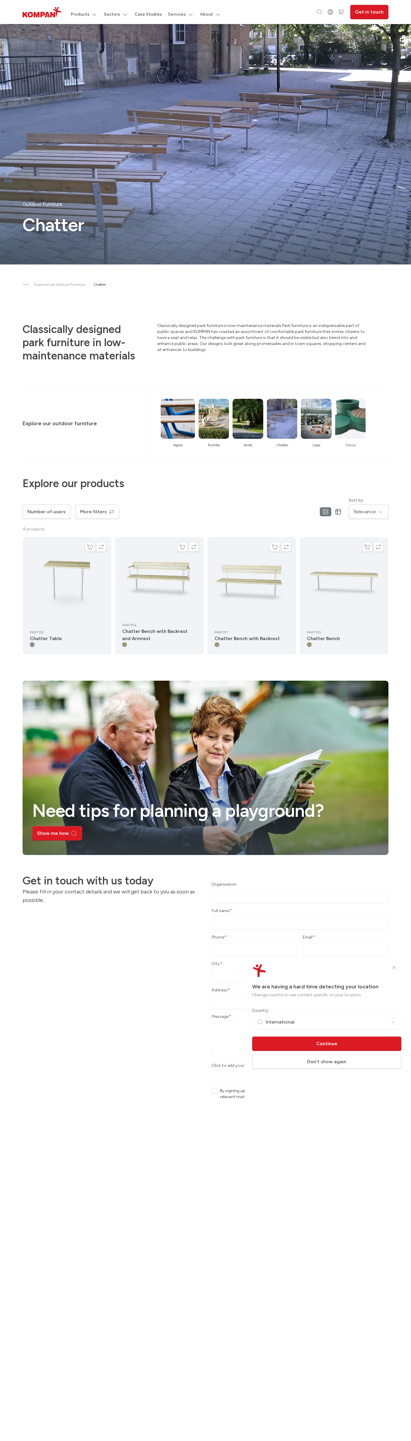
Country (260, 1010)
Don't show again (326, 1061)
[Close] (394, 967)
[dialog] (205, 720)
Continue (326, 1043)
